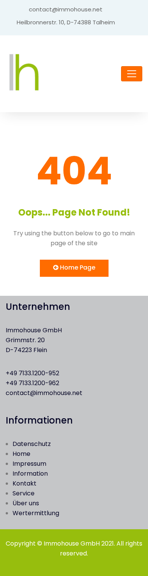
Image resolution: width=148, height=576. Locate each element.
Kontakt (24, 483)
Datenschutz (32, 444)
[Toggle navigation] (131, 73)
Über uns (26, 503)
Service (24, 493)
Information (30, 473)
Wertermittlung (36, 513)
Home (21, 453)
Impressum (29, 463)
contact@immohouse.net (44, 393)
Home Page (76, 267)
